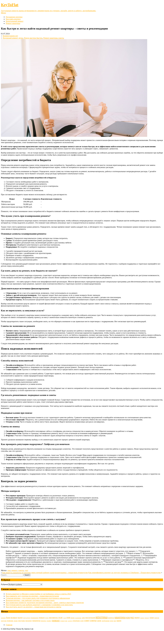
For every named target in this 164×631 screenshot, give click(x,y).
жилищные (78, 617)
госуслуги (26, 618)
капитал (111, 618)
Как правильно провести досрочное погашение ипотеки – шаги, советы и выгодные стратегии (45, 603)
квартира (120, 617)
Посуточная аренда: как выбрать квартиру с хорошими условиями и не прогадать (39, 605)
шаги (119, 620)
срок (99, 620)
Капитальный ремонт (14, 21)
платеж (156, 618)
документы (53, 618)
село (82, 621)
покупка (3, 621)
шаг (115, 621)
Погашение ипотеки (14, 17)
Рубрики (4, 584)
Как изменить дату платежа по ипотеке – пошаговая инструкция (32, 596)
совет (86, 620)
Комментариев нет (10, 36)
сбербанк (76, 621)
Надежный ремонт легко (13, 38)
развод (49, 621)
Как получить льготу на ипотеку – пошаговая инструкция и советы (33, 607)
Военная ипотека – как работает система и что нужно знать (30, 600)
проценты (36, 621)
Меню (3, 13)
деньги (42, 617)
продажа (21, 621)
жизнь (73, 618)
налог (137, 617)
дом (8, 570)
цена (111, 621)
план (152, 617)
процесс (43, 621)
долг (60, 617)
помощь (10, 621)
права (16, 621)
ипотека (102, 617)
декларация (34, 618)
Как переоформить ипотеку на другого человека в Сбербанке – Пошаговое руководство (124, 573)
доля (64, 617)
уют (26, 570)
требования (105, 621)
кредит (130, 617)
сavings (70, 620)
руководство (63, 620)
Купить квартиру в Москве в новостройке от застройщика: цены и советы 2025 (38, 594)
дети (46, 618)
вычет (20, 618)
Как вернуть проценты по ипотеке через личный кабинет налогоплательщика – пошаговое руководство (45, 573)
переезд (147, 617)
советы (21, 570)
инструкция (90, 618)
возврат (14, 617)
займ (83, 618)
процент (28, 621)
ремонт (14, 570)
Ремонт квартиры (13, 23)
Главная (9, 625)
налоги (142, 617)
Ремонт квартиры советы (53, 38)
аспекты (3, 617)
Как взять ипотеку (13, 19)
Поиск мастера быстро (33, 38)
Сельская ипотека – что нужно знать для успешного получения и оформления (38, 598)
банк (8, 617)
